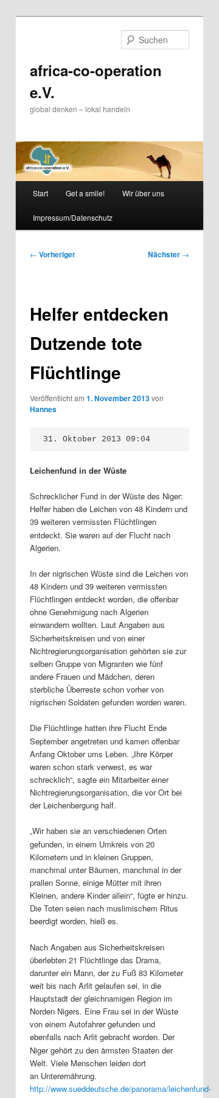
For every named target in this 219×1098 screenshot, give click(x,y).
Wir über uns (143, 193)
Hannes (43, 409)
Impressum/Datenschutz (73, 217)
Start (40, 193)
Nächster (168, 254)
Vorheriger (52, 254)
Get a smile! (85, 193)
